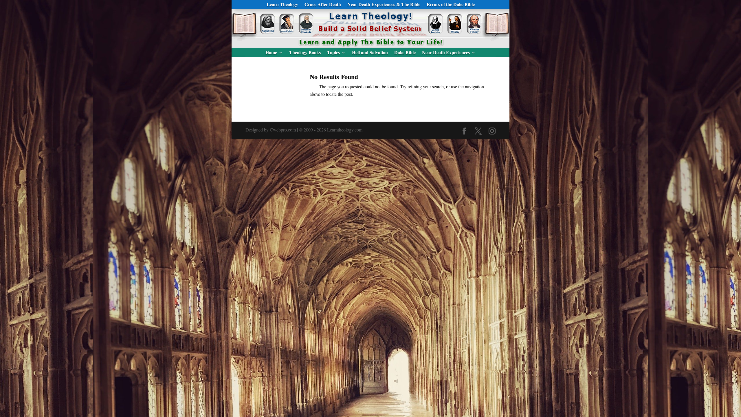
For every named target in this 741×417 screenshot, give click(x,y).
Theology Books (305, 53)
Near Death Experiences (446, 53)
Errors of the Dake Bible (451, 5)
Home (271, 53)
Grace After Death (323, 5)
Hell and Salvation (370, 53)
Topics (333, 53)
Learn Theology (282, 5)
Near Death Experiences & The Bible (383, 5)
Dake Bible (405, 53)
